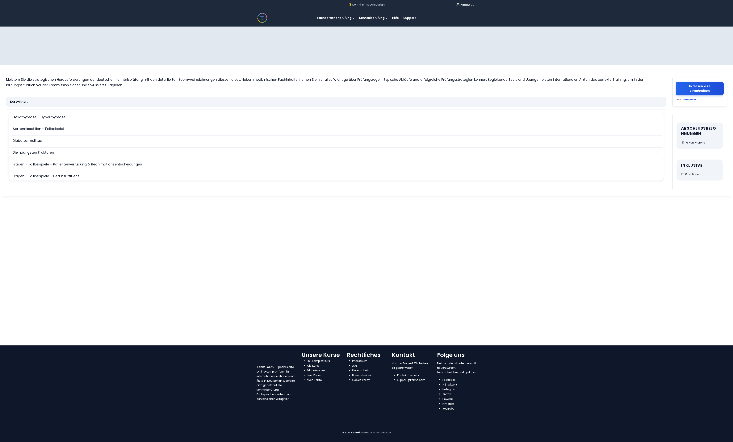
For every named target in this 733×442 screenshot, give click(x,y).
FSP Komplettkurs (318, 361)
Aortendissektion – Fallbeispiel (38, 128)
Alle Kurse (313, 366)
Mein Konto (314, 380)
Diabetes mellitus (27, 140)
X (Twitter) (449, 384)
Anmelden (689, 99)
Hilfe (395, 18)
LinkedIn (447, 399)
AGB (355, 366)
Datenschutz (360, 370)
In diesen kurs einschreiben (699, 88)
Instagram (449, 389)
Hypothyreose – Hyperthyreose (39, 117)
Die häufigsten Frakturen (33, 152)
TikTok (446, 394)
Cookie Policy (361, 380)
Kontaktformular (408, 375)
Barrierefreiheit (362, 375)
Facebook (448, 380)
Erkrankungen (316, 370)
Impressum (359, 361)
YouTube (448, 409)
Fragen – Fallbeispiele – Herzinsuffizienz (46, 176)
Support (409, 18)
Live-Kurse (314, 375)
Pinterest (448, 404)
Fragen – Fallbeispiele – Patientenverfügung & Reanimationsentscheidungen (77, 164)
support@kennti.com (411, 380)
